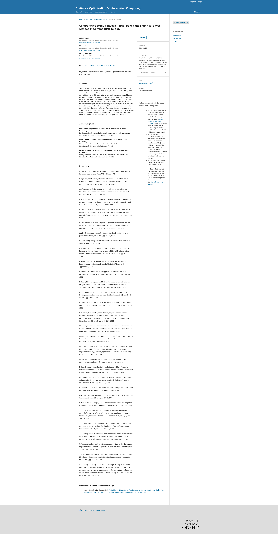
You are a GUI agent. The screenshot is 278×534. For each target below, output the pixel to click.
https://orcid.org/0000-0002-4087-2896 (89, 50)
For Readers (177, 35)
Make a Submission (181, 22)
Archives (88, 12)
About (113, 12)
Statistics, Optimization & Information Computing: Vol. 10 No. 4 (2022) (123, 492)
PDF (143, 38)
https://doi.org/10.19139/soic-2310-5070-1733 (99, 65)
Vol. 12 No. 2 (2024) (100, 19)
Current (79, 12)
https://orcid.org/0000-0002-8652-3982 (89, 58)
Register (193, 2)
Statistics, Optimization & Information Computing (108, 8)
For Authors (177, 39)
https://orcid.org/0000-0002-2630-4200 (89, 42)
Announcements (101, 12)
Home (81, 19)
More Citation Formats (148, 73)
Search (197, 12)
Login (200, 2)
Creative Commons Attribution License (156, 121)
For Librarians (177, 42)
